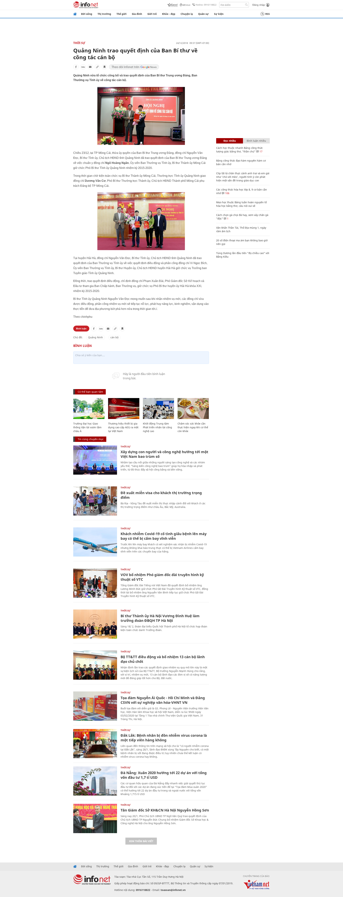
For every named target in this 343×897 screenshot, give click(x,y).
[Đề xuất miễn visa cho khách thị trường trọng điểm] (95, 501)
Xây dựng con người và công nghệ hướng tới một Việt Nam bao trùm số (164, 454)
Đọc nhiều (229, 140)
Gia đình (137, 14)
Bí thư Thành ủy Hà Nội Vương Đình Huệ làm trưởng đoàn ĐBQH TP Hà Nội (160, 618)
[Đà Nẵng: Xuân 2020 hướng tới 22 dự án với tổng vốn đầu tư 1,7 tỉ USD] (95, 781)
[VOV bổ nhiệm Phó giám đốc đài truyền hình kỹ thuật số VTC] (95, 583)
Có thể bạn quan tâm (90, 391)
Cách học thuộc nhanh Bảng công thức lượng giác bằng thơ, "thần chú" (239, 149)
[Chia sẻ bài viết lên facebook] (76, 67)
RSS (267, 14)
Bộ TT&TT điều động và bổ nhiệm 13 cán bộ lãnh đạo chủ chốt (163, 659)
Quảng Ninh (95, 337)
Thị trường (104, 14)
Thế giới (121, 14)
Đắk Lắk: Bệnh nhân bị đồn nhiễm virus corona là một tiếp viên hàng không (164, 737)
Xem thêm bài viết (141, 841)
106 (226, 193)
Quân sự (203, 14)
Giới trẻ (152, 14)
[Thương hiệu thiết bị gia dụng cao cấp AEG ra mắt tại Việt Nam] (123, 408)
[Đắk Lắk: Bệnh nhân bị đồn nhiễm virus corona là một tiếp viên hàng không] (95, 743)
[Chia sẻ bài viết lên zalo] (83, 67)
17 (260, 151)
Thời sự (79, 43)
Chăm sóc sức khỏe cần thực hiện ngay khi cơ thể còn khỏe (193, 427)
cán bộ (114, 337)
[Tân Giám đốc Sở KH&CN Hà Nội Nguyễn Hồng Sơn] (95, 818)
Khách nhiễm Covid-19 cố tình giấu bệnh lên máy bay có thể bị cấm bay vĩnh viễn (164, 536)
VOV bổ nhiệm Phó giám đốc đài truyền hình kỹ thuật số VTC (162, 577)
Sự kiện (218, 14)
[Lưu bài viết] (104, 67)
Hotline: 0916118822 (206, 4)
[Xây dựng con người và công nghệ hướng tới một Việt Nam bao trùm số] (95, 460)
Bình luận (81, 328)
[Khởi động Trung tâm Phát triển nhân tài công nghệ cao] (158, 408)
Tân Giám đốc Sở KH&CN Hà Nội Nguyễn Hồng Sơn (165, 810)
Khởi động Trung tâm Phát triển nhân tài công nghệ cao (157, 427)
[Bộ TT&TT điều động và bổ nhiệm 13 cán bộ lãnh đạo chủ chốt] (95, 665)
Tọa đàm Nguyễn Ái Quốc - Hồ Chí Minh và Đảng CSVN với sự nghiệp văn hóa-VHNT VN (163, 700)
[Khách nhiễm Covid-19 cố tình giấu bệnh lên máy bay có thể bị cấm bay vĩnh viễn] (95, 542)
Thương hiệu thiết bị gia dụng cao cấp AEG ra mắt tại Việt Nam (123, 427)
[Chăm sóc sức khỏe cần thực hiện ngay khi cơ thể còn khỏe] (193, 408)
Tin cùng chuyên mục (91, 439)
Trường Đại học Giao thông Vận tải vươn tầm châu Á (87, 427)
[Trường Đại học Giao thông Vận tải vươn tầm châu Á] (89, 408)
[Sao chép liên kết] (97, 67)
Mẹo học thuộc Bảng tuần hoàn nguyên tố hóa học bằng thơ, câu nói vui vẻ (241, 204)
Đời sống (86, 14)
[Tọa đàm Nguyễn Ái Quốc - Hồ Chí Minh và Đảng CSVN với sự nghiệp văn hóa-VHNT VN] (95, 706)
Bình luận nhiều (256, 140)
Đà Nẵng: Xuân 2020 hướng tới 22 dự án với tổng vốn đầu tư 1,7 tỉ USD (164, 775)
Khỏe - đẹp (168, 14)
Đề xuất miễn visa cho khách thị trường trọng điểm (161, 495)
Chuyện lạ (187, 14)
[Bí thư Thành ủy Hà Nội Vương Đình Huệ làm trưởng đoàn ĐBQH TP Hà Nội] (95, 624)
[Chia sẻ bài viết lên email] (90, 67)
